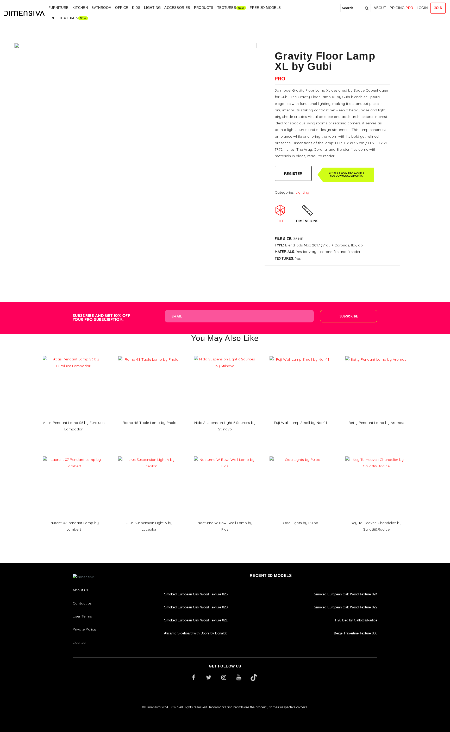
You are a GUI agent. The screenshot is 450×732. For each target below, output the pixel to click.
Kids (136, 8)
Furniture (58, 8)
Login (422, 8)
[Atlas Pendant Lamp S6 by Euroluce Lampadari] (74, 354)
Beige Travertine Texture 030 (355, 633)
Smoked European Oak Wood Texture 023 (196, 607)
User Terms (82, 616)
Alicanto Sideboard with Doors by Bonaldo (195, 633)
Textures (226, 8)
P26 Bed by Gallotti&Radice (356, 620)
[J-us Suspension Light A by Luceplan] (149, 454)
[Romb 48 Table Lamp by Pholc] (149, 354)
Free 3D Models (265, 8)
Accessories (177, 8)
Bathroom (101, 8)
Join (438, 8)
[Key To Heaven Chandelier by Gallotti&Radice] (376, 454)
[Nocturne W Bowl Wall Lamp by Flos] (225, 454)
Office (121, 8)
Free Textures (63, 18)
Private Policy (84, 629)
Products (204, 8)
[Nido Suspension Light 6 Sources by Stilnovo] (225, 354)
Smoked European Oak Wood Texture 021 (196, 620)
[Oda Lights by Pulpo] (301, 454)
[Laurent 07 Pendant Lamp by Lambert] (74, 454)
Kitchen (80, 8)
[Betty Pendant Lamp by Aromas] (376, 354)
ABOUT (380, 8)
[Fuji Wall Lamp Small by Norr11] (301, 354)
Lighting (152, 8)
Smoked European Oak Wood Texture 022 (345, 607)
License (79, 642)
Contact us (82, 603)
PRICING (401, 8)
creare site (225, 714)
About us (80, 590)
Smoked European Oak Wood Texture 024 (345, 594)
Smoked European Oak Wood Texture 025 (196, 594)
